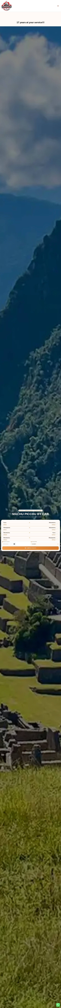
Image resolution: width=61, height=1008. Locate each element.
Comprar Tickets (31, 548)
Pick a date (14, 544)
